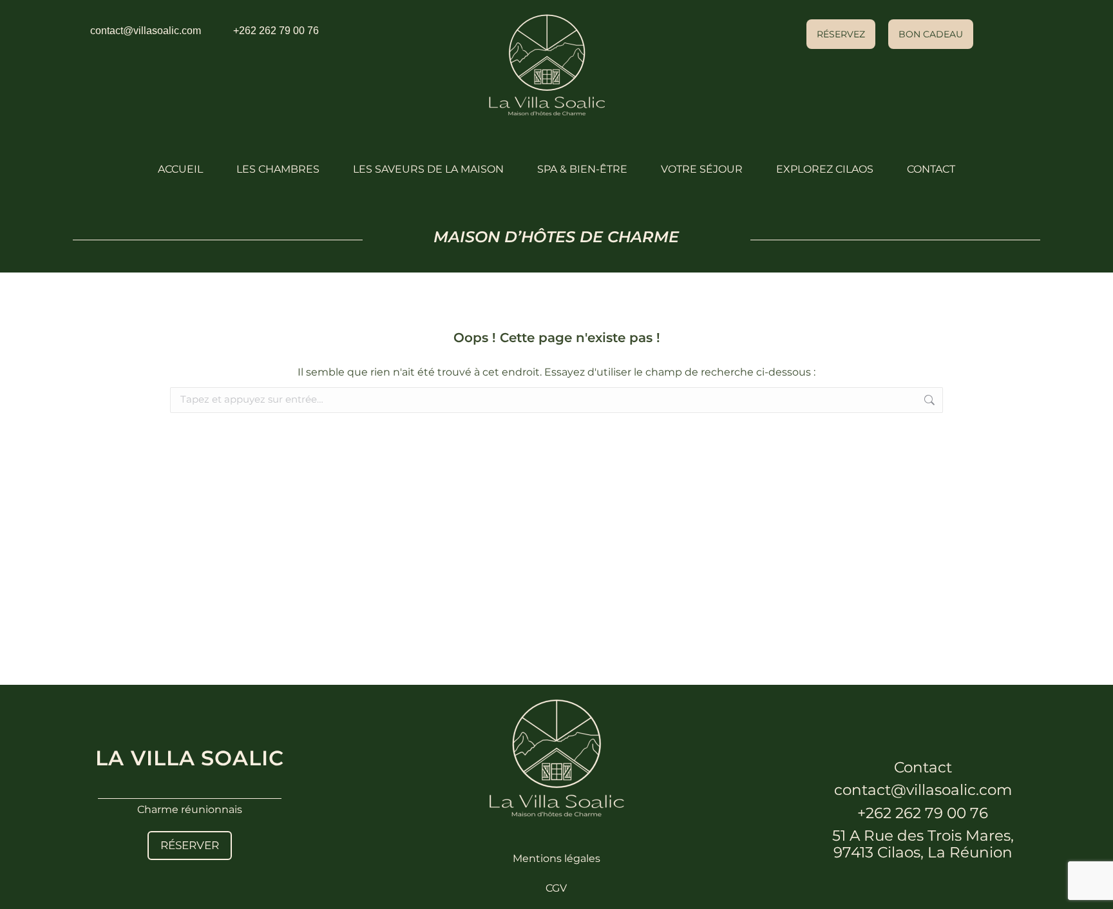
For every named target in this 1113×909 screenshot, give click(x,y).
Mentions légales (556, 858)
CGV (556, 888)
